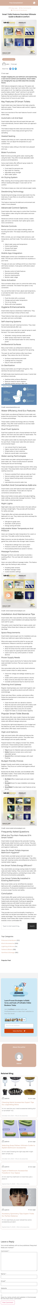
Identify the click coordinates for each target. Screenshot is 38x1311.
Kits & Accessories (7, 943)
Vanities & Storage (8, 952)
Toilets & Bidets (6, 949)
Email (3, 1281)
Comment (5, 1251)
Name (3, 1274)
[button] (10, 69)
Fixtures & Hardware (20, 10)
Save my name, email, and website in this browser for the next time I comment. (18, 1298)
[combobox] (14, 926)
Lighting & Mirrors (7, 946)
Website (4, 1288)
